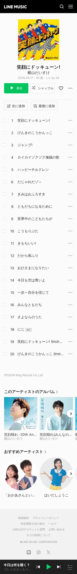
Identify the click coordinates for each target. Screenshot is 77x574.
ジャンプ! (24, 145)
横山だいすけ (39, 72)
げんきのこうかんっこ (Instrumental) (39, 354)
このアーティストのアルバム (31, 393)
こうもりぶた (27, 231)
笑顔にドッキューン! (33, 120)
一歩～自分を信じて (33, 292)
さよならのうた (29, 317)
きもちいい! (26, 243)
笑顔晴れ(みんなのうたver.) (56, 434)
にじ (20, 329)
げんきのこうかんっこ (34, 133)
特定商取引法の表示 (33, 523)
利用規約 (23, 518)
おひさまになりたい (33, 268)
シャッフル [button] (45, 88)
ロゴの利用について (38, 535)
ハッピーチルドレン (33, 170)
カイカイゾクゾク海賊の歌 (38, 157)
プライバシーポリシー (45, 518)
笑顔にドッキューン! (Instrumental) (39, 342)
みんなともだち (29, 305)
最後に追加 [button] (47, 106)
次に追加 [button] (18, 106)
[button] (48, 567)
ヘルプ (52, 523)
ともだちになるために (34, 206)
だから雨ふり (27, 256)
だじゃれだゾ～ (29, 182)
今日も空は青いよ (31, 280)
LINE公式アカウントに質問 (29, 529)
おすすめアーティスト (25, 453)
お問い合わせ (57, 529)
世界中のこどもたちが (34, 219)
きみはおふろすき (31, 194)
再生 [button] (19, 88)
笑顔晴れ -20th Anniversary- (20, 434)
